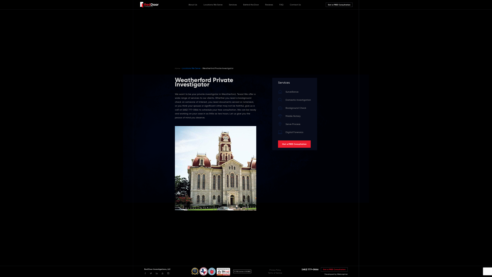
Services (233, 4)
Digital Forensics (294, 132)
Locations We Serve (213, 4)
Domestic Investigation (298, 99)
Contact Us (295, 4)
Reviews (269, 4)
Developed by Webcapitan (336, 274)
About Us (192, 4)
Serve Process (293, 124)
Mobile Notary (293, 116)
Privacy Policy (275, 270)
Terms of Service (275, 273)
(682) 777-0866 (310, 269)
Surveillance (292, 91)
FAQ (281, 4)
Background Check (296, 108)
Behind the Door (251, 4)
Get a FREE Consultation (339, 5)
